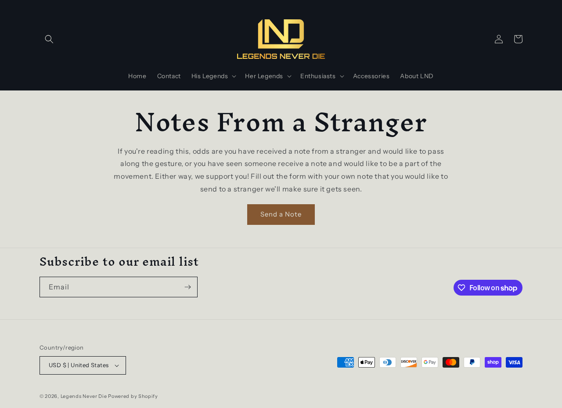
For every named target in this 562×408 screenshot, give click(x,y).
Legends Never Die (84, 396)
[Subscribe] (187, 287)
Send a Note (281, 214)
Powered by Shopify (133, 396)
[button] (49, 39)
